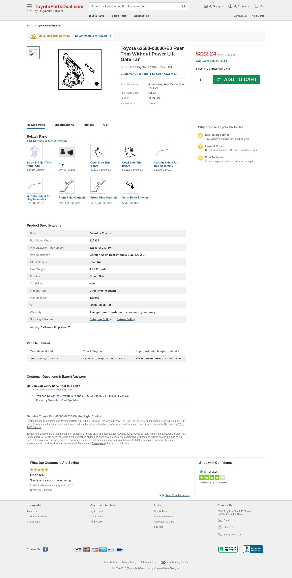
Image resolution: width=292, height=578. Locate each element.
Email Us (229, 520)
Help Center (258, 15)
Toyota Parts (96, 15)
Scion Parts (119, 15)
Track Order (96, 516)
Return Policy (126, 319)
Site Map (158, 526)
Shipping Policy (100, 319)
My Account (96, 511)
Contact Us (240, 15)
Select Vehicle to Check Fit (93, 35)
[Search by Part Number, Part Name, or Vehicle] (183, 6)
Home (30, 25)
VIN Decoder (34, 521)
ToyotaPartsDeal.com (38, 433)
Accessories (141, 15)
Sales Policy (110, 562)
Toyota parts (98, 443)
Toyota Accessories (164, 516)
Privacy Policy (148, 562)
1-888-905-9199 (233, 534)
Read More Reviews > (177, 495)
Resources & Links (164, 521)
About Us (32, 511)
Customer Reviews (37, 516)
